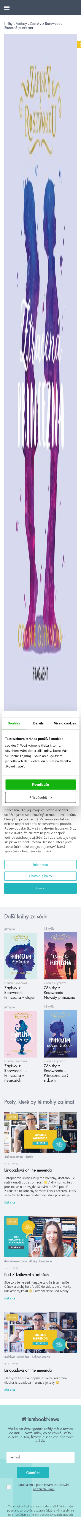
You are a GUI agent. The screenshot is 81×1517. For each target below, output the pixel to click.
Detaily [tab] (38, 723)
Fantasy (22, 23)
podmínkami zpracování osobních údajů (51, 1487)
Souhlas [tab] (14, 723)
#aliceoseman (13, 1156)
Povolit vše (40, 784)
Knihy (9, 23)
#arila (29, 1156)
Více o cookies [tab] (65, 723)
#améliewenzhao (15, 1261)
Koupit (40, 888)
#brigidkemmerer (40, 1261)
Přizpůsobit (38, 797)
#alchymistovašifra (16, 1356)
